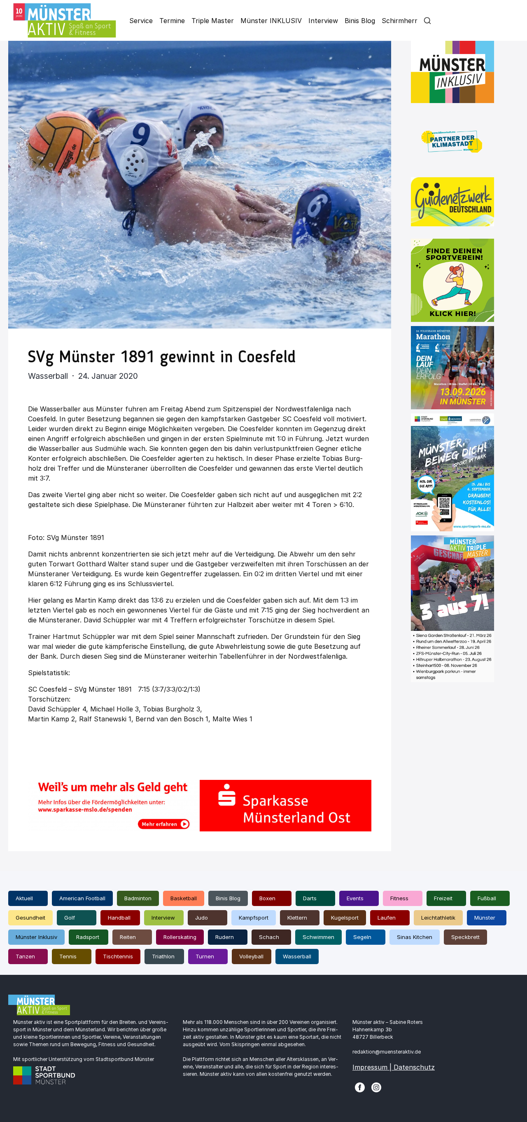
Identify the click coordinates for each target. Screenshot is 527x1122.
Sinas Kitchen (414, 937)
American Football (82, 898)
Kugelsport (345, 917)
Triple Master (212, 20)
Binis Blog (360, 20)
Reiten (128, 937)
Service (141, 20)
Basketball (183, 898)
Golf (69, 917)
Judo (201, 917)
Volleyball (251, 956)
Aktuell (24, 898)
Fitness (399, 898)
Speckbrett (465, 937)
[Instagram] (376, 1087)
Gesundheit (30, 917)
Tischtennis (118, 956)
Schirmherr (399, 20)
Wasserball (297, 956)
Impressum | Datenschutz (393, 1067)
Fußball (487, 898)
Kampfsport (253, 917)
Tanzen (25, 956)
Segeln (362, 937)
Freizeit (443, 898)
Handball (119, 917)
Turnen (205, 956)
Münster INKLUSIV (271, 20)
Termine (172, 20)
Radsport (87, 937)
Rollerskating (179, 937)
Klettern (297, 917)
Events (355, 898)
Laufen (387, 917)
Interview (323, 20)
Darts (310, 898)
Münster (484, 917)
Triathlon (163, 956)
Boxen (267, 898)
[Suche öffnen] (427, 20)
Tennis (68, 956)
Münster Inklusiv (36, 937)
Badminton (138, 898)
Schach (269, 937)
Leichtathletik (438, 917)
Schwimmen (318, 937)
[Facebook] (359, 1087)
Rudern (224, 937)
